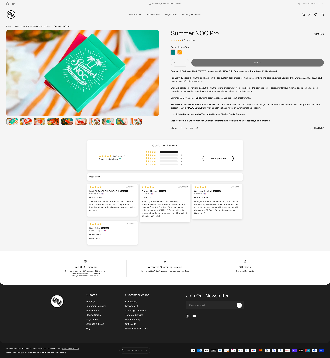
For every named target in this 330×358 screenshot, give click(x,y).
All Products (92, 310)
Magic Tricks (92, 319)
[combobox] (311, 3)
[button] (151, 152)
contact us (174, 271)
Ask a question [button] (218, 158)
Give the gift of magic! (245, 271)
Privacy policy (21, 353)
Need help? (319, 128)
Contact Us (131, 301)
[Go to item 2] (39, 121)
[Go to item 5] (81, 121)
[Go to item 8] (108, 121)
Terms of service (33, 353)
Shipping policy (60, 353)
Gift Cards (245, 267)
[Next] (152, 79)
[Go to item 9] (122, 121)
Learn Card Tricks (95, 324)
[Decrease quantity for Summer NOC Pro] (174, 62)
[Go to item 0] (12, 121)
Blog (88, 328)
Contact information (47, 353)
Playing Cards (93, 315)
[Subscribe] (239, 305)
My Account (131, 306)
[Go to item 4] (67, 121)
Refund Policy (132, 319)
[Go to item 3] (53, 121)
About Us (90, 301)
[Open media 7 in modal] (82, 73)
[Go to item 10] (136, 121)
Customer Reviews (96, 306)
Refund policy (11, 353)
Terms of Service (134, 315)
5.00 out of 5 (119, 156)
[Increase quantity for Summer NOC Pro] (186, 62)
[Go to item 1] (26, 121)
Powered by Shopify (70, 348)
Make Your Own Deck (136, 328)
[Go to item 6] (94, 121)
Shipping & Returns (135, 310)
